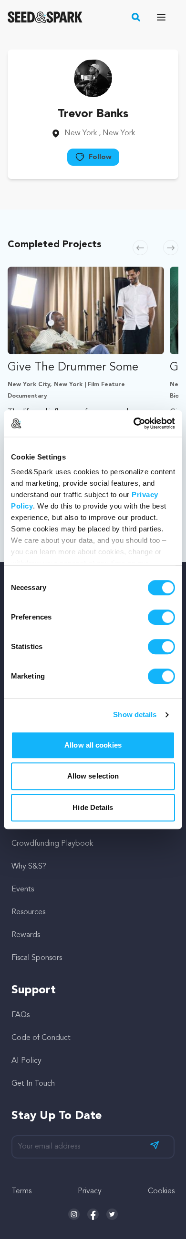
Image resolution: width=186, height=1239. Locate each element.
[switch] (161, 617)
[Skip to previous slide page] (140, 247)
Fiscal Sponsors (36, 958)
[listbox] (93, 386)
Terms (21, 1191)
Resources (28, 912)
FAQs (20, 1015)
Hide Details (92, 807)
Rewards (25, 935)
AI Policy (26, 1061)
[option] (86, 386)
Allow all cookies (93, 745)
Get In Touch (33, 1084)
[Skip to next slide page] (170, 247)
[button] (136, 17)
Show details (134, 714)
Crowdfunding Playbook (52, 844)
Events (22, 889)
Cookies (161, 1191)
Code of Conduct (41, 1038)
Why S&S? (28, 866)
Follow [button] (100, 157)
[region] (93, 386)
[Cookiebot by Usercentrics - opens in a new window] (134, 423)
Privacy (90, 1191)
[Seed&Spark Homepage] (45, 17)
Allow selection (93, 776)
